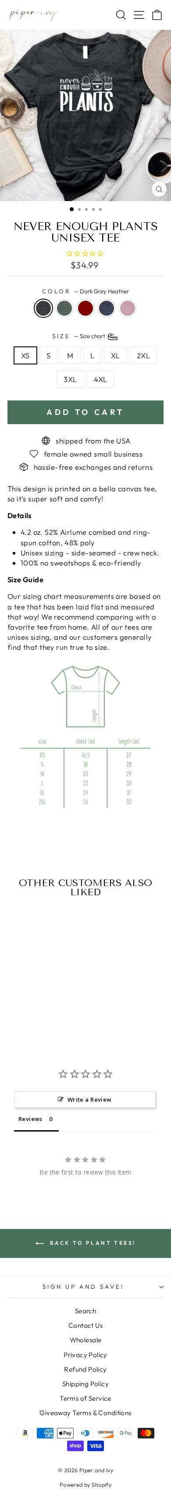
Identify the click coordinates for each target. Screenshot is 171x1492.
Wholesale (86, 1340)
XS (25, 355)
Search (85, 1311)
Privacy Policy (85, 1355)
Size (79, 335)
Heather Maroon (85, 308)
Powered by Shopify (85, 1484)
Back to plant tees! (91, 1243)
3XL (70, 379)
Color (85, 291)
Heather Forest (64, 308)
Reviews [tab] (30, 1119)
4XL (100, 379)
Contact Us (85, 1325)
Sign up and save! (83, 1286)
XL (115, 355)
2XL (143, 355)
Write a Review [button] (90, 1099)
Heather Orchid (127, 308)
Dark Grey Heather (43, 308)
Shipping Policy (85, 1384)
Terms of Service (85, 1398)
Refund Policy (85, 1369)
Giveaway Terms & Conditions (85, 1413)
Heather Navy (106, 308)
